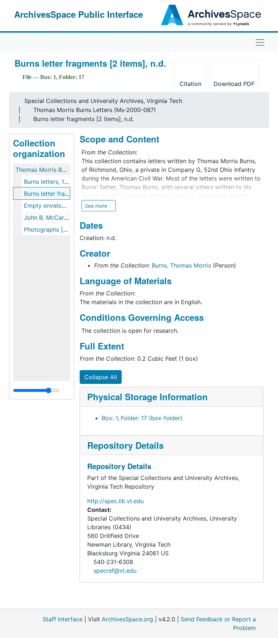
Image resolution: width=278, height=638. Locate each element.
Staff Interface (63, 619)
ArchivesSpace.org (127, 619)
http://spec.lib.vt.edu (115, 501)
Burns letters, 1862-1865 (57, 181)
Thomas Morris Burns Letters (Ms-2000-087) (94, 109)
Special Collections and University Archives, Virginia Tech (103, 100)
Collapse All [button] (100, 377)
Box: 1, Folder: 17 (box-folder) (142, 418)
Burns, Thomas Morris (181, 265)
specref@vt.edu (114, 570)
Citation (190, 83)
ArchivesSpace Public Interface (78, 14)
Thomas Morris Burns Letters (55, 169)
